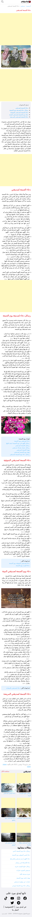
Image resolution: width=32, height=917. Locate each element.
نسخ (11, 210)
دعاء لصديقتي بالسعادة (13, 688)
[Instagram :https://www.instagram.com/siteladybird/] (19, 900)
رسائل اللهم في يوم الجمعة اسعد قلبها (18, 443)
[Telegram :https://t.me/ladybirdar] (19, 904)
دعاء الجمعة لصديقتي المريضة (19, 117)
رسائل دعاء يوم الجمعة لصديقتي (20, 454)
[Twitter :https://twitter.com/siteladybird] (12, 904)
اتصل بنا (15, 910)
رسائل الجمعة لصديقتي (22, 445)
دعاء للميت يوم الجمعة (23, 565)
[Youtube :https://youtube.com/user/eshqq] (12, 900)
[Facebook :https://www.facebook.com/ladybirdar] (25, 900)
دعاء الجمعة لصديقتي (21, 108)
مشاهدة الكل (5, 771)
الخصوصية (9, 907)
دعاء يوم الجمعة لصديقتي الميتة (18, 114)
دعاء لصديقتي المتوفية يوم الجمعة (19, 563)
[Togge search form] (2, 1)
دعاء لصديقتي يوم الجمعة (22, 441)
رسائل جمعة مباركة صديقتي (21, 448)
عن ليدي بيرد (21, 907)
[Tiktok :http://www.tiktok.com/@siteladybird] (6, 900)
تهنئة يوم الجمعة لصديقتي (22, 452)
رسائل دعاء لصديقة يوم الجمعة (18, 110)
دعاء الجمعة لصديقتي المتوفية (19, 112)
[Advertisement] (16, 29)
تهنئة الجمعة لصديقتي (23, 450)
